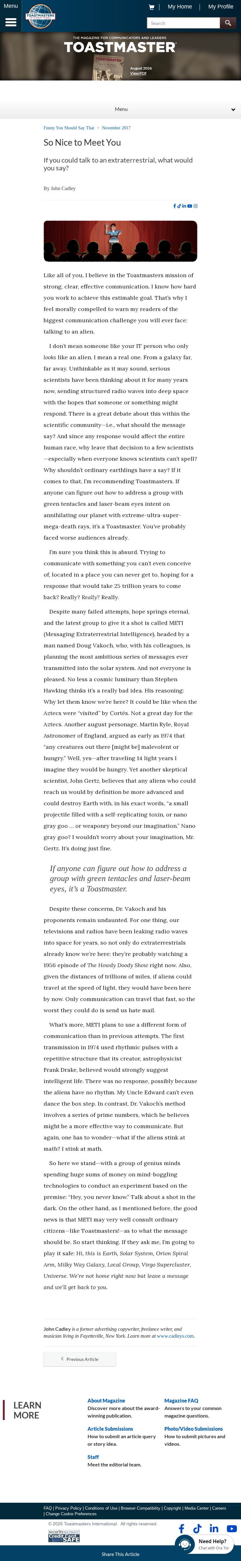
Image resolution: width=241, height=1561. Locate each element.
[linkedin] (184, 206)
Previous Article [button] (82, 1359)
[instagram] (195, 206)
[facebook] (174, 206)
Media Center (197, 1508)
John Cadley (63, 188)
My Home (180, 6)
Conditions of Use (101, 1508)
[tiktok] (179, 206)
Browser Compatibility (140, 1508)
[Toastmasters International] (40, 16)
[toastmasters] (120, 44)
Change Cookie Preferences (71, 1514)
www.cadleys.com (175, 1336)
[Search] (228, 23)
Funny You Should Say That (69, 128)
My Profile (220, 6)
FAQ (48, 1508)
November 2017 (116, 128)
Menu (121, 109)
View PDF (138, 73)
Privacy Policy (68, 1508)
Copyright (172, 1508)
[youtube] (189, 206)
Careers (219, 1508)
